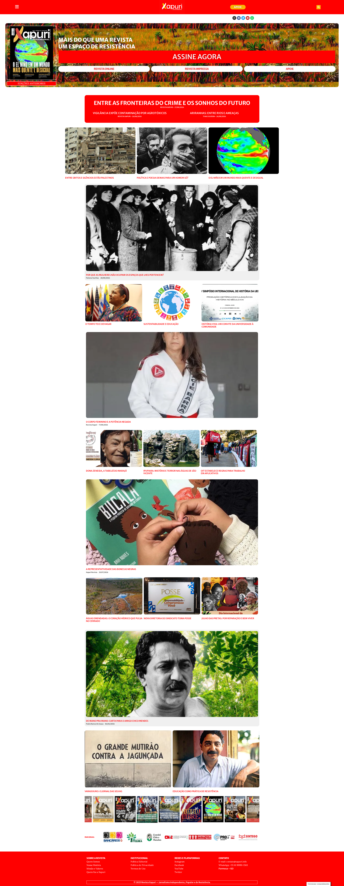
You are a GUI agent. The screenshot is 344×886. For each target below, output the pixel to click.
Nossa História (94, 865)
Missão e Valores (95, 868)
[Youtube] (248, 18)
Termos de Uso (138, 868)
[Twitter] (243, 18)
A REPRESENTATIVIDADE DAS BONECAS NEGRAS (111, 569)
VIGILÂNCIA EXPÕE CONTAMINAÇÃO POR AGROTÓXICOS (129, 113)
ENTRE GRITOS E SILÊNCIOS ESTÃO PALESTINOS (89, 177)
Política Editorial (139, 861)
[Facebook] (239, 18)
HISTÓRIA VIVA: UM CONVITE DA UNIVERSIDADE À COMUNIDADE (227, 325)
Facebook (179, 865)
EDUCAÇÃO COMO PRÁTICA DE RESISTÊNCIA (195, 791)
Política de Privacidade (142, 865)
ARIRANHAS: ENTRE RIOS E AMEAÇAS (214, 113)
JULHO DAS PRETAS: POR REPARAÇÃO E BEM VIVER (228, 618)
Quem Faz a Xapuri (96, 872)
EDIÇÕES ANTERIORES (31, 83)
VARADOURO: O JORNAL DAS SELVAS (103, 791)
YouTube (179, 868)
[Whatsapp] (252, 18)
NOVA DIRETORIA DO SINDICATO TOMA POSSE (167, 618)
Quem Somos (93, 861)
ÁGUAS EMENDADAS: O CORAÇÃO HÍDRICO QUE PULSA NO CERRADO (114, 619)
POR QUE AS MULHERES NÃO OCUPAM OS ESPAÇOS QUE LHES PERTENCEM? (125, 275)
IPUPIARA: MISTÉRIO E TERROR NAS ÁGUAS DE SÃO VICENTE (169, 472)
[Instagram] (234, 18)
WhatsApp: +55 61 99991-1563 (233, 865)
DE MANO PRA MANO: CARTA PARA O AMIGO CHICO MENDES (117, 721)
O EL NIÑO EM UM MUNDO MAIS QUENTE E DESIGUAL (236, 177)
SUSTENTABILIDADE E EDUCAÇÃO (161, 324)
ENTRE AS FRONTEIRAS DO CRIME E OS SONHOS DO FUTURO (172, 103)
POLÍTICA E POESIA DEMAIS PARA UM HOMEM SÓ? (162, 177)
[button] (318, 7)
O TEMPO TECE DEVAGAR (98, 324)
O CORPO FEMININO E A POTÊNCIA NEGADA (108, 421)
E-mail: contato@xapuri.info (233, 861)
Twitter (178, 872)
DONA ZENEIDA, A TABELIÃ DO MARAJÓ (106, 470)
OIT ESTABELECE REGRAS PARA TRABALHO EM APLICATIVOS (223, 472)
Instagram (179, 861)
